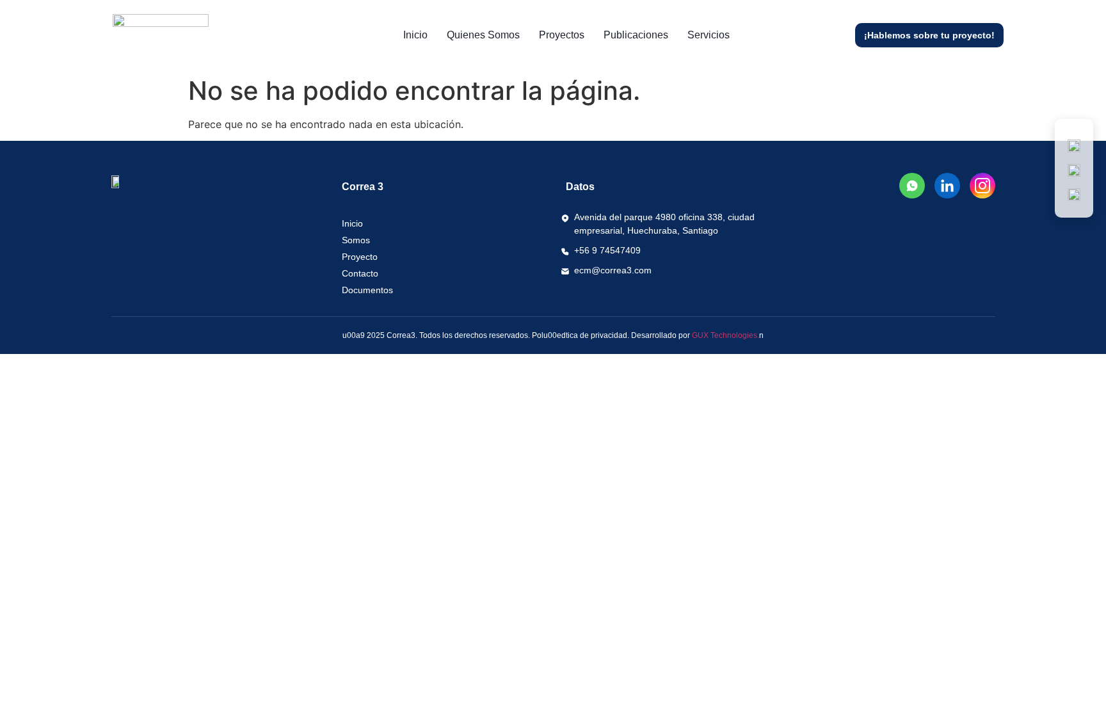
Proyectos (561, 34)
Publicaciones (636, 34)
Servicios (708, 34)
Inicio (415, 34)
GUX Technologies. (725, 335)
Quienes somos (483, 34)
